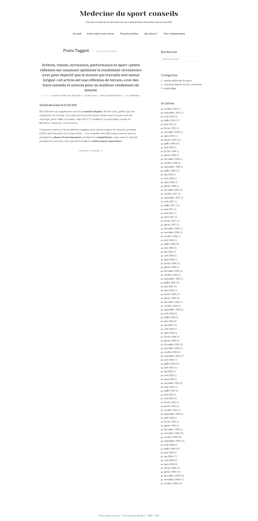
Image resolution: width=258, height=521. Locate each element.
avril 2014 (168, 329)
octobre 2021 (170, 108)
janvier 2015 (170, 298)
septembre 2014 (172, 309)
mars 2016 (169, 259)
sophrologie (170, 88)
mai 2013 (168, 371)
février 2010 (170, 468)
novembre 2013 (171, 348)
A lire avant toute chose (100, 33)
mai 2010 (168, 456)
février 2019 (170, 151)
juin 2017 (168, 209)
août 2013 (169, 360)
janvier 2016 (170, 267)
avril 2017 (168, 213)
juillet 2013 (169, 363)
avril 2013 (168, 375)
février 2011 (170, 421)
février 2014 (170, 336)
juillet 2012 (169, 390)
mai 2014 (168, 325)
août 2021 (169, 116)
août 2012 (169, 387)
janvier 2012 (170, 406)
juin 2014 (168, 321)
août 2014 (169, 313)
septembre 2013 (172, 356)
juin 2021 (168, 124)
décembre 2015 (171, 271)
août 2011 (169, 418)
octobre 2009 (171, 483)
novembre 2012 (171, 383)
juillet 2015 (169, 282)
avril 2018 (168, 178)
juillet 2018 (169, 170)
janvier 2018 (170, 186)
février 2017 (170, 221)
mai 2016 (168, 251)
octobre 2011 (170, 410)
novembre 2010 (171, 433)
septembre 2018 (172, 166)
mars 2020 (169, 136)
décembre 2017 (171, 190)
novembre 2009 (172, 479)
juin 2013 (168, 367)
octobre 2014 (170, 306)
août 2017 (169, 201)
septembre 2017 (172, 197)
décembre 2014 (171, 302)
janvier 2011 (170, 425)
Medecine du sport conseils (129, 13)
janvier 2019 (170, 155)
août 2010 (169, 444)
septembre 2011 (172, 414)
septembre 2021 (172, 112)
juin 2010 (168, 452)
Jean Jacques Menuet (111, 95)
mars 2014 (169, 333)
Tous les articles (129, 33)
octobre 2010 (171, 437)
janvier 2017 (170, 224)
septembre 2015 (172, 278)
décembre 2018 (171, 159)
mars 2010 (169, 464)
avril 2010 (169, 460)
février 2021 (170, 128)
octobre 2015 (171, 275)
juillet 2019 (169, 143)
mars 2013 (169, 379)
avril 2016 (168, 255)
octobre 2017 (170, 193)
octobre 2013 (170, 352)
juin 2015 (168, 286)
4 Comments (133, 95)
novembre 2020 (172, 132)
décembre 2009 (172, 475)
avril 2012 (168, 398)
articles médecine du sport (66, 95)
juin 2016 (168, 248)
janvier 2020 (170, 139)
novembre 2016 (171, 232)
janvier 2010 (170, 471)
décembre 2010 (171, 429)
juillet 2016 (169, 244)
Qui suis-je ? (151, 33)
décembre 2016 (171, 228)
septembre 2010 (172, 441)
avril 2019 (168, 147)
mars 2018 (169, 182)
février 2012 (170, 402)
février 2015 (170, 294)
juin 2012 (168, 394)
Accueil (77, 33)
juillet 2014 (169, 317)
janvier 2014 (170, 340)
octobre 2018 (170, 163)
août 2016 (169, 240)
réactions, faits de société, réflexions (183, 84)
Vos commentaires (174, 33)
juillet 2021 (169, 120)
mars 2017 (169, 217)
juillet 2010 (169, 448)
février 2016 (170, 263)
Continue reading (90, 150)
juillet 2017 (169, 205)
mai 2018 (168, 174)
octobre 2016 (170, 236)
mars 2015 (169, 290)
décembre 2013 (171, 344)
